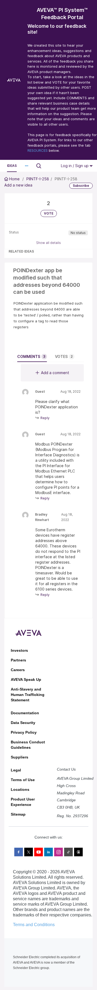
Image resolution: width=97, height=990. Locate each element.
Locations (20, 789)
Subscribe (81, 186)
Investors (19, 650)
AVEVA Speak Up (26, 679)
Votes (64, 356)
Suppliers (19, 757)
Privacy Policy (24, 732)
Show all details (48, 243)
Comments (31, 356)
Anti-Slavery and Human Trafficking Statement (27, 694)
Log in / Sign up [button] (75, 165)
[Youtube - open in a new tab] (38, 852)
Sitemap (18, 814)
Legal (16, 770)
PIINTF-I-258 (37, 179)
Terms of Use (23, 780)
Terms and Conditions (34, 924)
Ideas (12, 166)
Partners (18, 660)
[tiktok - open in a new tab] (68, 852)
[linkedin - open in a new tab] (48, 852)
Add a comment (55, 372)
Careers (18, 670)
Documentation (25, 713)
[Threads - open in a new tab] (78, 852)
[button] (26, 166)
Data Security (23, 722)
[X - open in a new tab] (28, 852)
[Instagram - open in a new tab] (58, 852)
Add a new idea (18, 185)
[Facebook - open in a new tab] (18, 852)
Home (14, 179)
